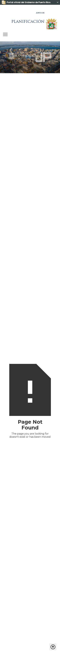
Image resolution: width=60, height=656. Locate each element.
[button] (5, 34)
